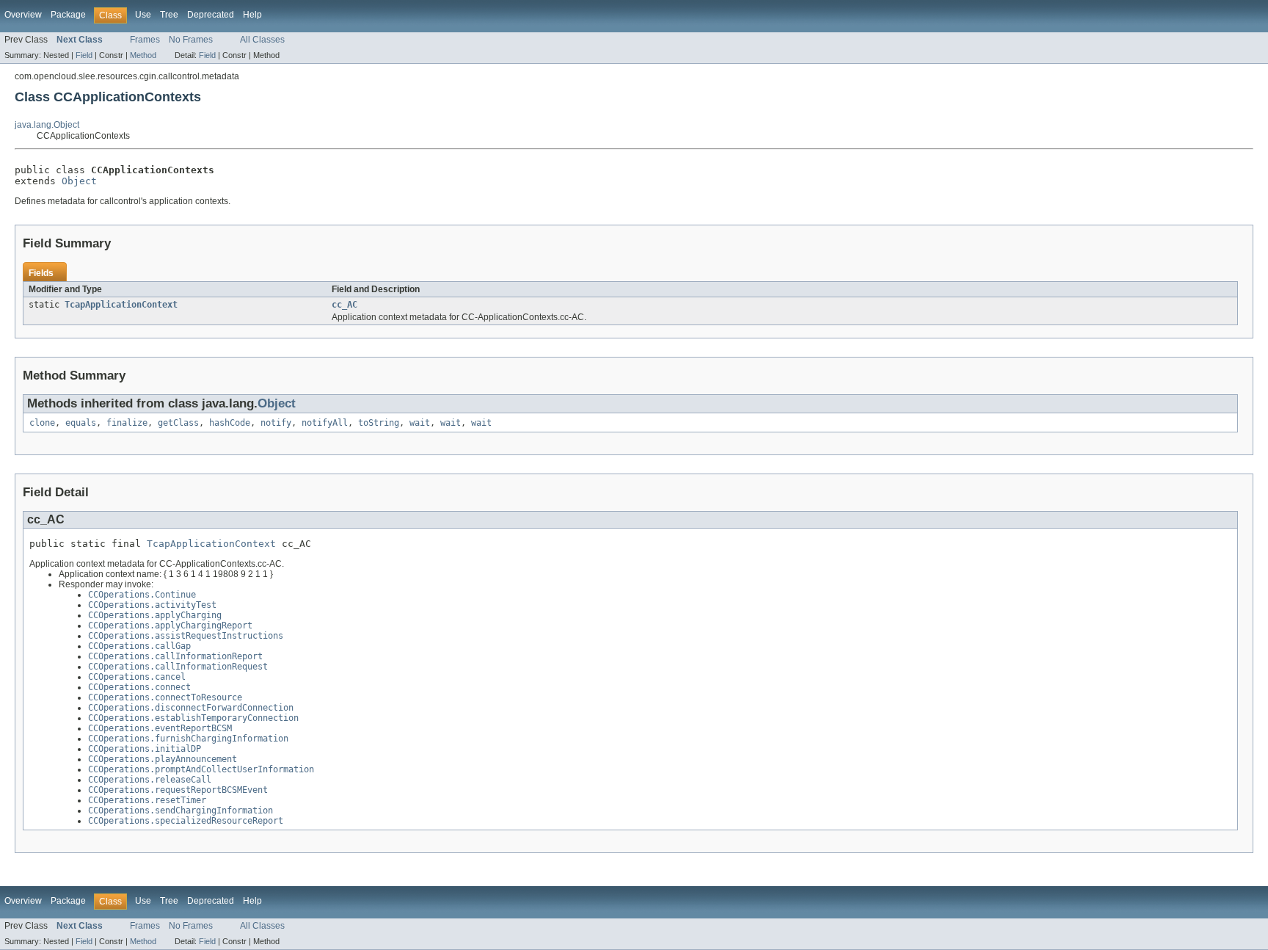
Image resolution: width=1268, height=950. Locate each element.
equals (80, 423)
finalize (126, 423)
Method (143, 55)
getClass (178, 423)
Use (143, 15)
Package (68, 15)
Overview (23, 15)
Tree (169, 15)
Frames (145, 40)
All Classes (262, 40)
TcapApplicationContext (121, 305)
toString (378, 423)
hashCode (229, 423)
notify (275, 423)
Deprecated (210, 15)
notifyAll (325, 423)
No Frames (191, 40)
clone (42, 423)
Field (84, 55)
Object (79, 180)
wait (419, 423)
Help (252, 15)
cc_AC (344, 305)
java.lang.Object (47, 125)
